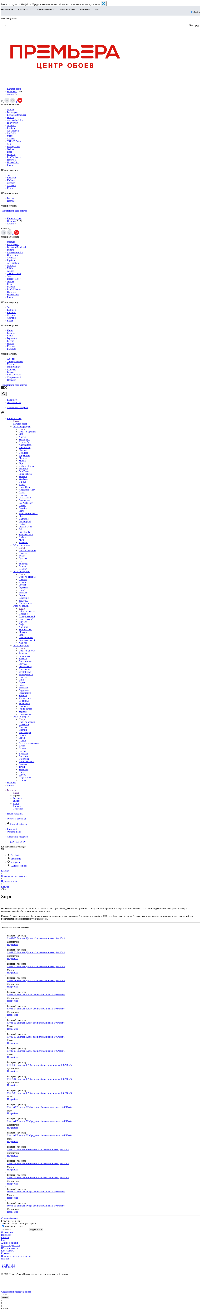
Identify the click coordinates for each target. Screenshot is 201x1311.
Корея (10, 330)
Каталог (5, 1237)
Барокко (11, 372)
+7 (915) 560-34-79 (8, 1267)
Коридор (11, 177)
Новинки (12, 91)
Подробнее (12, 944)
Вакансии (6, 1235)
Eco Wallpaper (14, 157)
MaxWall (11, 133)
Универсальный (15, 361)
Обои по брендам (27, 431)
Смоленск (18, 808)
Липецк (17, 806)
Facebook (15, 855)
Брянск (16, 801)
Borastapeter (13, 112)
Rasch (10, 165)
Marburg (11, 109)
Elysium (11, 128)
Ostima (10, 149)
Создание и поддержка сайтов (16, 1291)
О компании (7, 9)
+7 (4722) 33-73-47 (8, 1265)
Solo (9, 144)
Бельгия (11, 333)
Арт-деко (11, 369)
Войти (197, 12)
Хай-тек (11, 359)
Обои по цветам (27, 650)
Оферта (5, 1258)
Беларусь (11, 349)
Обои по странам (27, 577)
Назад (16, 421)
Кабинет (11, 180)
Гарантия (5, 1253)
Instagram (15, 862)
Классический (14, 374)
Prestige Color (13, 146)
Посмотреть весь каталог (14, 210)
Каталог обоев (14, 89)
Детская (11, 183)
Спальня (11, 185)
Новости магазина (13, 1226)
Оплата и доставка (45, 9)
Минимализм (13, 366)
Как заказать (24, 9)
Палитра (11, 159)
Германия (12, 338)
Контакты (85, 9)
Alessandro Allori (15, 120)
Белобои (11, 154)
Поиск (5, 1298)
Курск (16, 803)
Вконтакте (16, 858)
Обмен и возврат (67, 9)
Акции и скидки (9, 1243)
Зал (8, 175)
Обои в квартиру (27, 550)
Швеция (11, 346)
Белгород (17, 798)
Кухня (10, 188)
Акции (11, 94)
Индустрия (12, 123)
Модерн (11, 364)
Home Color (13, 162)
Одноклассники (19, 865)
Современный (14, 377)
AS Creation (13, 130)
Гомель (10, 117)
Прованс (11, 380)
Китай (10, 335)
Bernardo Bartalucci (16, 115)
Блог (97, 9)
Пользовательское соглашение (16, 1256)
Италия (10, 201)
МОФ (10, 136)
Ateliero (11, 138)
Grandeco (11, 125)
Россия (10, 198)
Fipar (9, 152)
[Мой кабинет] (2, 413)
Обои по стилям (27, 611)
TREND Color (14, 141)
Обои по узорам (27, 722)
